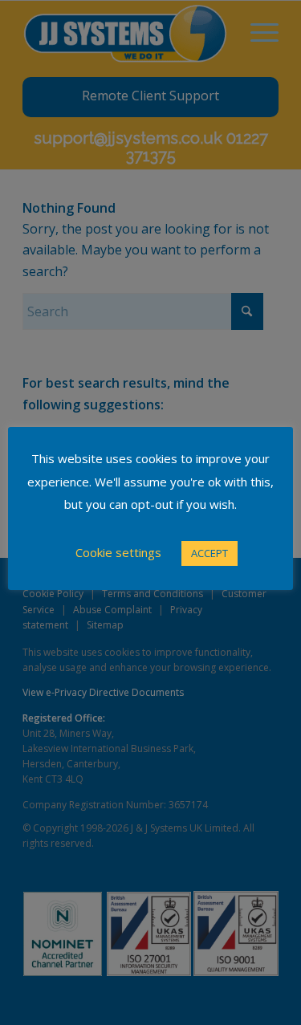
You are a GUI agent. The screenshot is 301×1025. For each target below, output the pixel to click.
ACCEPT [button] (209, 553)
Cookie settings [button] (118, 552)
